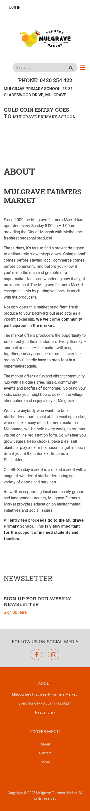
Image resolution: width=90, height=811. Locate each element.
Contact (45, 753)
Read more (44, 712)
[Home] (45, 38)
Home (45, 762)
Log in (14, 7)
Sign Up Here (15, 612)
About (45, 744)
